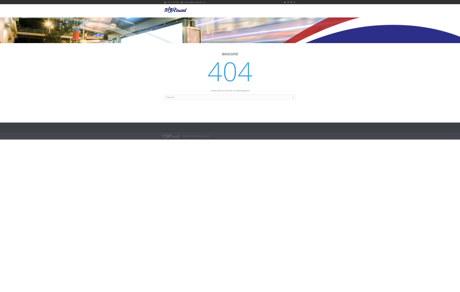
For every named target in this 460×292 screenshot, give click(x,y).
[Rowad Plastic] (171, 135)
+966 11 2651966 (173, 2)
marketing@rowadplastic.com (194, 2)
